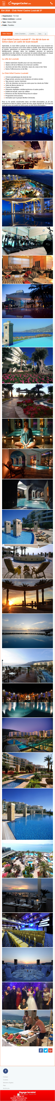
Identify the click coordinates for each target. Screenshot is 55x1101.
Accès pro (6, 1088)
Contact (5, 1077)
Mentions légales (8, 1082)
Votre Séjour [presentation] (6, 34)
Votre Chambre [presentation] (20, 34)
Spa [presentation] (39, 34)
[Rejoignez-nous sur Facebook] (5, 1071)
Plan (4, 1085)
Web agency (24, 1094)
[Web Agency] (18, 1094)
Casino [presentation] (31, 34)
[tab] (7, 34)
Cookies (5, 1080)
